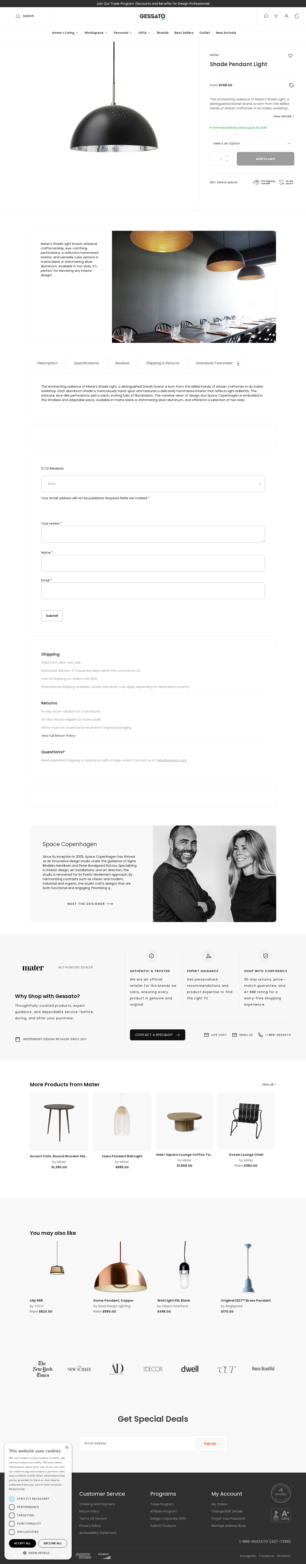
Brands (163, 32)
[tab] (48, 363)
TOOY (39, 916)
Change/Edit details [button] (227, 1121)
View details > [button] (283, 116)
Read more (17, 1489)
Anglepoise (234, 916)
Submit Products (163, 1135)
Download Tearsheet (216, 363)
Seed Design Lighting (114, 916)
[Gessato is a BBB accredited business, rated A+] (281, 1124)
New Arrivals (226, 32)
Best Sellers (184, 32)
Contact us (24, 1142)
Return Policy (89, 1121)
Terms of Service (93, 1128)
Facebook (267, 1165)
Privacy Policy (89, 1135)
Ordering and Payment (97, 1114)
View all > (269, 694)
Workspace (94, 32)
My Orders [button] (219, 1114)
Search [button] (28, 16)
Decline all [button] (53, 1543)
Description (47, 363)
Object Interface (175, 916)
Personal (121, 32)
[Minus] (227, 162)
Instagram (248, 1165)
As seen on (24, 1121)
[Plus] (227, 155)
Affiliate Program (163, 1121)
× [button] (66, 1447)
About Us (22, 1114)
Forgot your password (228, 1128)
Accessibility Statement (97, 1142)
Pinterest (284, 1165)
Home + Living (63, 32)
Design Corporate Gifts (168, 1128)
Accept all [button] (22, 1543)
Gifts (142, 32)
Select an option (226, 143)
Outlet (204, 32)
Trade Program (162, 1114)
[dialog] (38, 1501)
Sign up (210, 1053)
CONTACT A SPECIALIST (154, 644)
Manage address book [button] (228, 1135)
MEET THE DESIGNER (86, 513)
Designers (22, 1135)
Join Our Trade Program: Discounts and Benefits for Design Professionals (153, 3)
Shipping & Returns (163, 363)
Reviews (123, 363)
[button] (266, 16)
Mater (214, 55)
